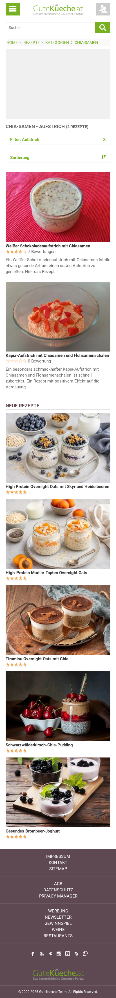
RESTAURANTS (58, 935)
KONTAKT (58, 862)
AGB (58, 883)
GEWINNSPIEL (58, 923)
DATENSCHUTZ (58, 889)
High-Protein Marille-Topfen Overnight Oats (46, 572)
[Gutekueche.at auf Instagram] (59, 954)
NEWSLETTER (58, 917)
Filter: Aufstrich (58, 139)
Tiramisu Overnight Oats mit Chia (37, 658)
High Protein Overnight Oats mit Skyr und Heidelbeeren (57, 486)
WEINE (58, 929)
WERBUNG (58, 911)
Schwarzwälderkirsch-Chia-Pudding (39, 745)
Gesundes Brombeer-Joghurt (33, 831)
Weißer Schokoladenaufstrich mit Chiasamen (48, 246)
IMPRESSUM (58, 856)
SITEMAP (58, 868)
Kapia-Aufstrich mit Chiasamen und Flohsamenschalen (57, 355)
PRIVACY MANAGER (58, 896)
